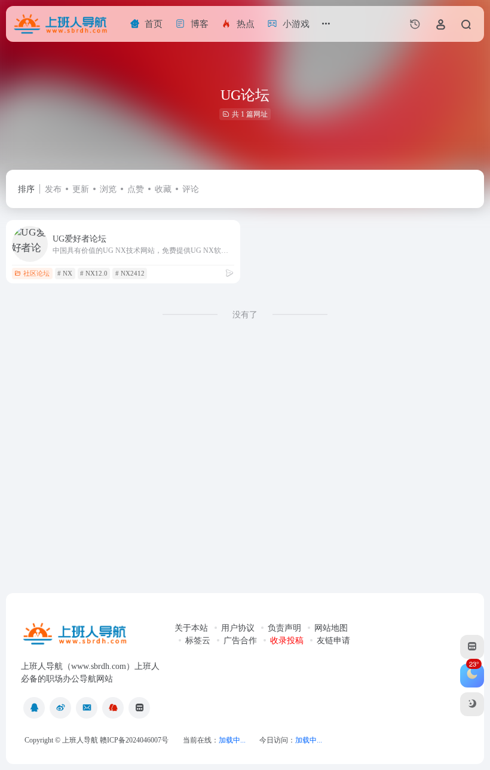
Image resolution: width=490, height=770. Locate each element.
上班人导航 (80, 740)
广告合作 (240, 640)
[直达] (229, 273)
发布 (53, 189)
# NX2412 (130, 273)
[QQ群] (113, 708)
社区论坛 (36, 273)
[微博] (60, 708)
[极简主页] (139, 708)
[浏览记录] (415, 23)
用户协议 (238, 628)
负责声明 (284, 628)
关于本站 (191, 628)
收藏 (163, 189)
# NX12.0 (94, 273)
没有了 (245, 314)
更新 (80, 189)
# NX (64, 273)
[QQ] (34, 708)
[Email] (86, 708)
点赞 (135, 189)
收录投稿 (287, 640)
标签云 (197, 640)
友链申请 (333, 640)
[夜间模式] (472, 704)
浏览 (108, 189)
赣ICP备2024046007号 (134, 740)
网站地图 (331, 628)
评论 (190, 189)
